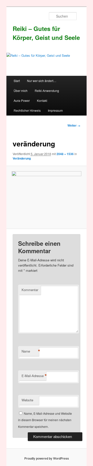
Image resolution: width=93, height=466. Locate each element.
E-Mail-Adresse (34, 376)
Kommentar (30, 289)
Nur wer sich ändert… (41, 81)
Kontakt (42, 100)
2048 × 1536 (65, 154)
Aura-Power (22, 100)
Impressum (55, 110)
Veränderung (22, 158)
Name (30, 351)
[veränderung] (46, 197)
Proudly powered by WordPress (46, 458)
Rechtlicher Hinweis (27, 110)
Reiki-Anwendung (47, 90)
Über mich (21, 90)
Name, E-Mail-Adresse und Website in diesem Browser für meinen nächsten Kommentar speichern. (45, 420)
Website (27, 400)
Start (17, 81)
